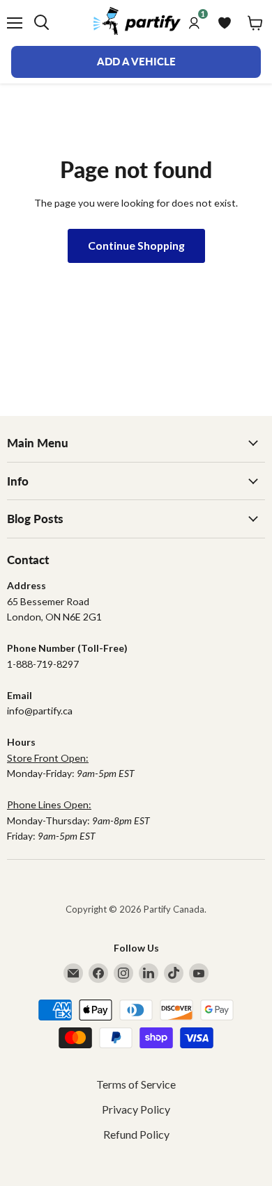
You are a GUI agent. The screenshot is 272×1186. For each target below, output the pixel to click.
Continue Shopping (136, 245)
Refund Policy (136, 1134)
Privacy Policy (136, 1109)
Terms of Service (136, 1084)
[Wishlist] (224, 22)
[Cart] (255, 22)
